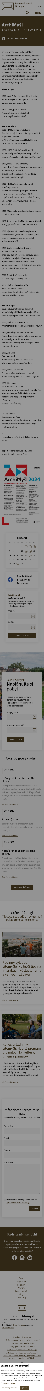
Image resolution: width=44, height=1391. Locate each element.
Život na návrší (25, 954)
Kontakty (22, 1297)
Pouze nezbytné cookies (9, 1388)
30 (18, 563)
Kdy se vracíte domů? (15, 725)
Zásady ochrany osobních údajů (22, 1343)
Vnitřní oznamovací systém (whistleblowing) (22, 1353)
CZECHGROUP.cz (8, 1328)
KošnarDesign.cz (19, 1325)
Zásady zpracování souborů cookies (22, 1346)
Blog (21, 1294)
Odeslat (35, 1208)
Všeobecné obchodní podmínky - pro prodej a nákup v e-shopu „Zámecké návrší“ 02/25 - (22, 1356)
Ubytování (21, 1281)
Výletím (21, 1288)
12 (30, 551)
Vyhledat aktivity (22, 635)
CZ (38, 6)
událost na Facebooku (17, 38)
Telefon (7, 1150)
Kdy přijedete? (13, 712)
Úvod (21, 1278)
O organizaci (26, 1337)
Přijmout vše (24, 1388)
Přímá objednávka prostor (14, 1340)
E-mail (7, 1138)
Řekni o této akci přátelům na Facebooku (25, 580)
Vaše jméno (8, 1126)
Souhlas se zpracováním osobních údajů (22, 1350)
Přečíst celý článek (9, 1000)
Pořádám (21, 1284)
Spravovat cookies (8, 1383)
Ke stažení (16, 1337)
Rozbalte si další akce (10, 804)
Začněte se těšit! (15, 740)
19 (30, 555)
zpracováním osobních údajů (18, 1202)
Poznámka (8, 1162)
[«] (9, 538)
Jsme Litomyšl (21, 1291)
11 (26, 551)
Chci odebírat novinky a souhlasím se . (21, 1201)
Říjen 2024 (22, 537)
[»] (34, 538)
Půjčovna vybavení (32, 1340)
